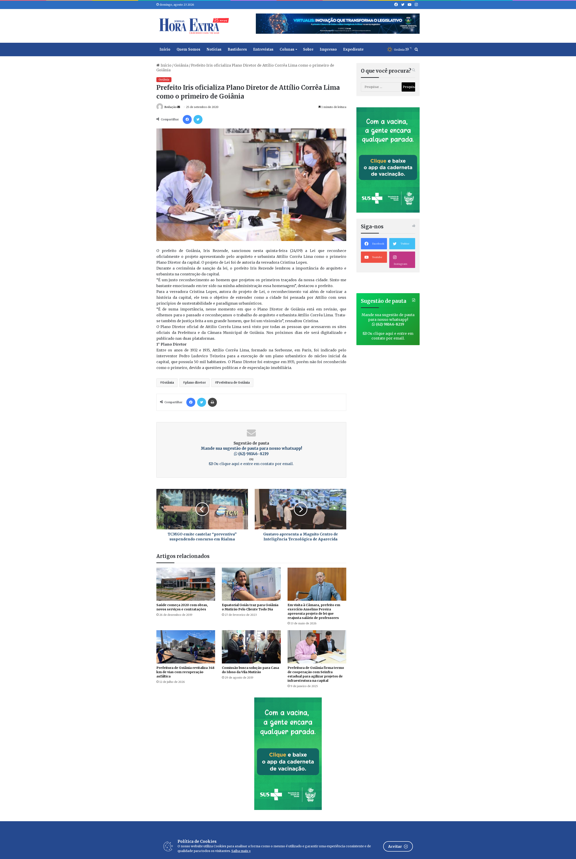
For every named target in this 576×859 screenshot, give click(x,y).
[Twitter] (198, 119)
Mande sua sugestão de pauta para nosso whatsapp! (251, 451)
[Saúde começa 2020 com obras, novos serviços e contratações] (185, 584)
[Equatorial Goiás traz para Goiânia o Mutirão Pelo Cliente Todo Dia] (251, 584)
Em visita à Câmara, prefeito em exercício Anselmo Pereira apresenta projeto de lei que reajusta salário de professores (314, 611)
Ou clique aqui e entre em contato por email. (253, 463)
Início (165, 49)
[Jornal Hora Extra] (193, 26)
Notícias (214, 49)
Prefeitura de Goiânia (233, 383)
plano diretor (195, 383)
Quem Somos (188, 49)
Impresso (328, 49)
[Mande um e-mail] (178, 107)
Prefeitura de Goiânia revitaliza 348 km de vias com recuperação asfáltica (185, 672)
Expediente (353, 49)
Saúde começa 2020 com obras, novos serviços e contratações (182, 607)
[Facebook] (187, 119)
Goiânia (181, 65)
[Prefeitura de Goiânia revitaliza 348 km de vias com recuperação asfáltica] (185, 646)
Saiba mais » (241, 851)
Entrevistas (263, 49)
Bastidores (237, 49)
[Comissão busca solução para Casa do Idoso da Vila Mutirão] (251, 646)
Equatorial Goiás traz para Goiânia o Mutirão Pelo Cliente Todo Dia (250, 607)
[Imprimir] (212, 402)
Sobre (308, 49)
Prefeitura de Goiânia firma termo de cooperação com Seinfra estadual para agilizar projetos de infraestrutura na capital (316, 674)
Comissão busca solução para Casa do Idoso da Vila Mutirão (250, 670)
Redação (170, 107)
